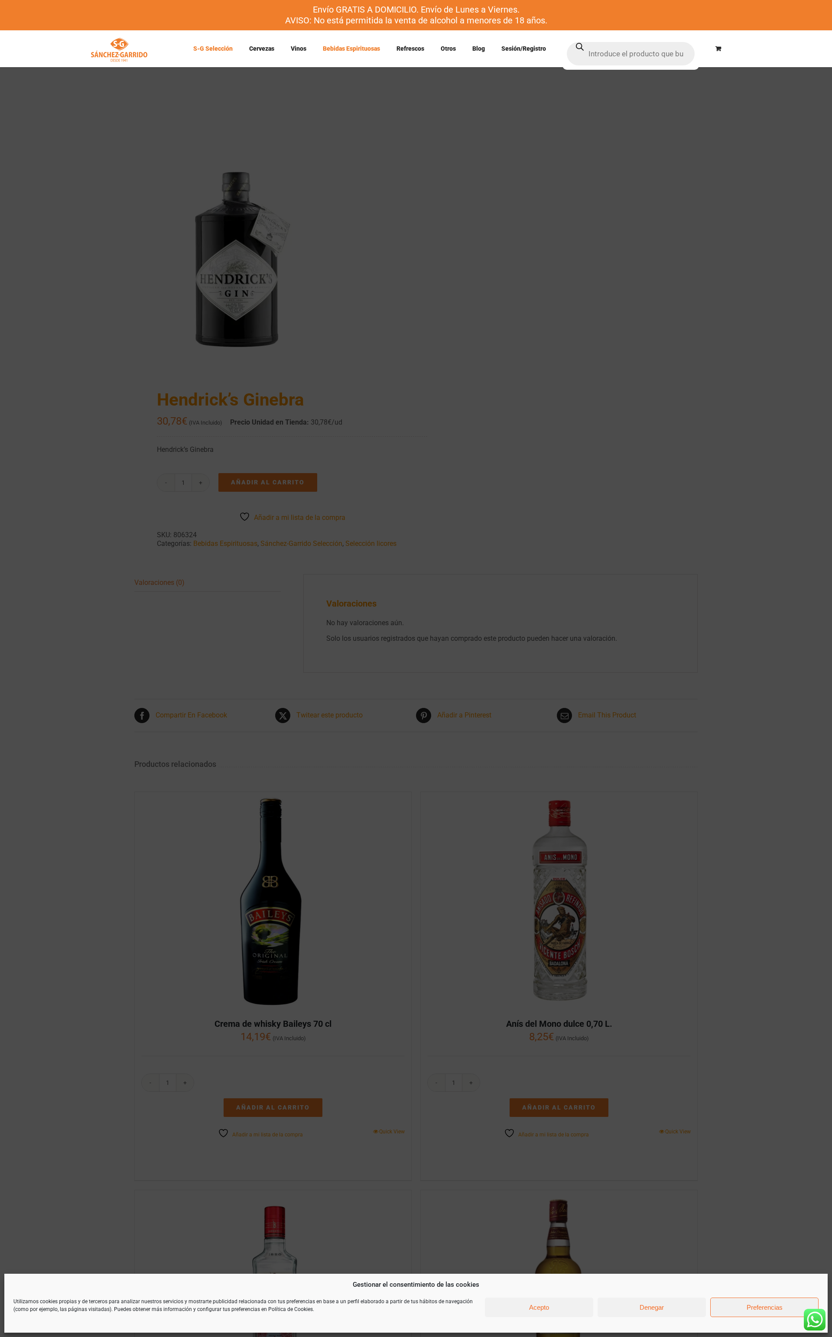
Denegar (652, 1307)
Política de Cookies (290, 1309)
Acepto (539, 1307)
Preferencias (765, 1307)
